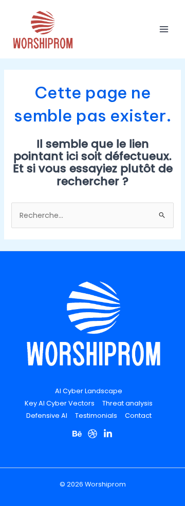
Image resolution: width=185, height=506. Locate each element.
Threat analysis (127, 403)
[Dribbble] (92, 433)
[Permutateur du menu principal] (164, 29)
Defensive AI (46, 415)
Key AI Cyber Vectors (60, 403)
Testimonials (96, 415)
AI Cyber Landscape (88, 391)
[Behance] (77, 433)
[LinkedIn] (108, 433)
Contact (138, 415)
